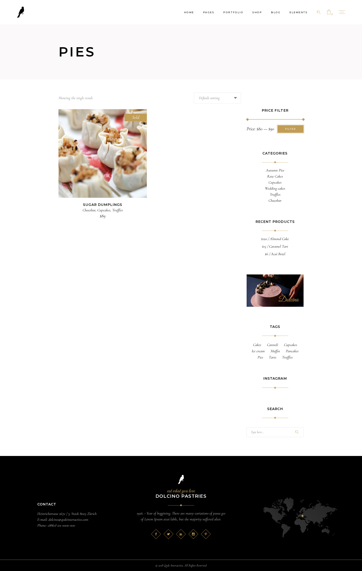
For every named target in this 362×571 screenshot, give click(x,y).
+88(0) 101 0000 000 (61, 525)
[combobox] (217, 98)
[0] (329, 12)
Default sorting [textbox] (209, 98)
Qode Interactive (173, 565)
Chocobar (89, 210)
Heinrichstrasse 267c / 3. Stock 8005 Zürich (67, 513)
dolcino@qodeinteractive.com (68, 519)
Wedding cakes (275, 188)
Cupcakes (103, 210)
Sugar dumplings (102, 205)
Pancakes (292, 351)
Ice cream (258, 351)
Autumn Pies (275, 170)
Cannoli (272, 344)
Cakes (257, 344)
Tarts (272, 357)
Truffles (117, 210)
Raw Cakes (275, 176)
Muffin (275, 351)
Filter (290, 128)
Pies (260, 357)
